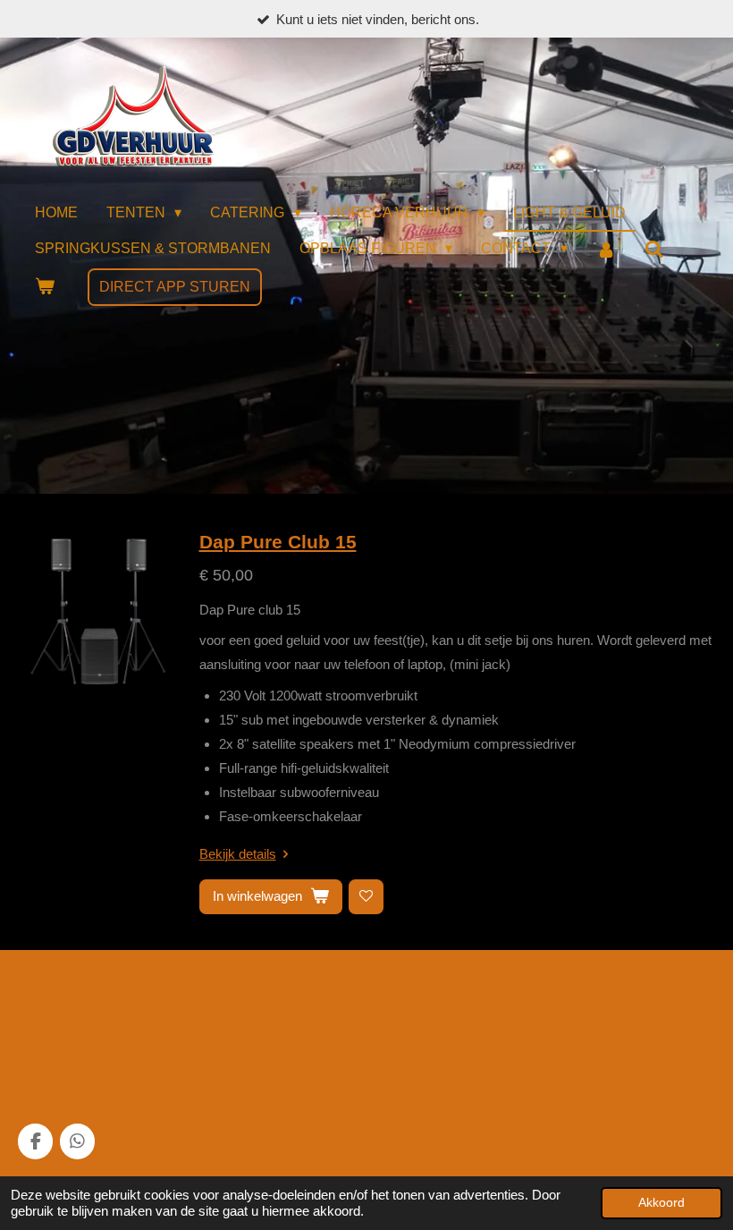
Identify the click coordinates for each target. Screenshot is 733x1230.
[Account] (606, 250)
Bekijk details (237, 853)
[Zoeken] (654, 250)
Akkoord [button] (661, 1202)
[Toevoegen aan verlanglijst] (366, 896)
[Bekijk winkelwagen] (44, 286)
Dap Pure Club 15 (278, 541)
